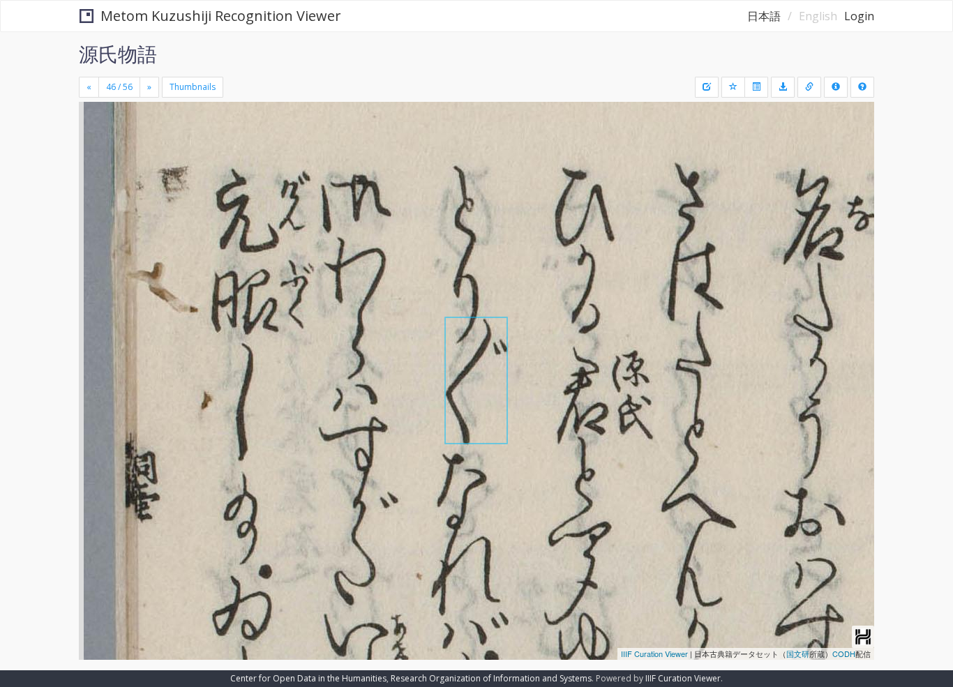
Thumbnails (193, 87)
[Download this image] (783, 87)
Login (859, 16)
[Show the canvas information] (809, 87)
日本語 (764, 16)
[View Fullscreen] (95, 161)
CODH (843, 653)
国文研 (797, 653)
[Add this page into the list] (733, 87)
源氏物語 (118, 53)
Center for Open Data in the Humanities (308, 678)
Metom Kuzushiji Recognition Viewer (220, 15)
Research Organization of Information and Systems (491, 678)
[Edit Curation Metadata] (707, 87)
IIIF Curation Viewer (654, 653)
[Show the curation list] (756, 87)
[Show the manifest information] (836, 87)
